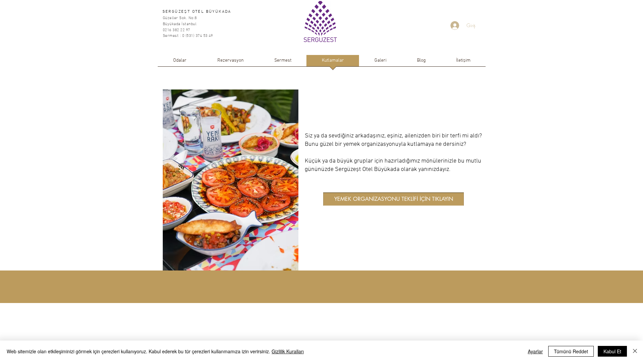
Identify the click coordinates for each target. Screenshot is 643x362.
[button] (393, 199)
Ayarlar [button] (535, 351)
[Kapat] (635, 351)
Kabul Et (612, 351)
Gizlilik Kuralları (288, 351)
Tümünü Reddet (571, 351)
